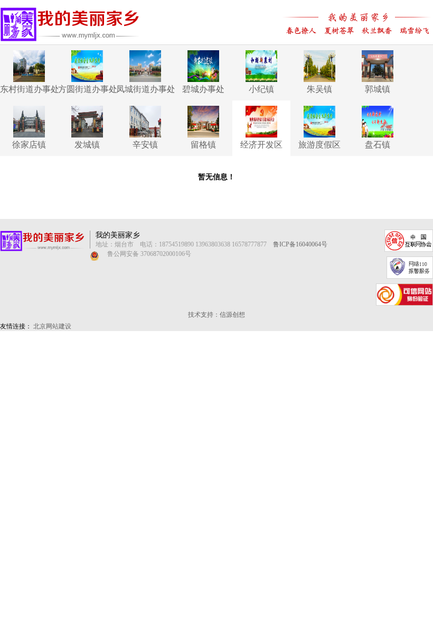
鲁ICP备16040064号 (300, 244)
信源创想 (232, 314)
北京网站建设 (52, 326)
